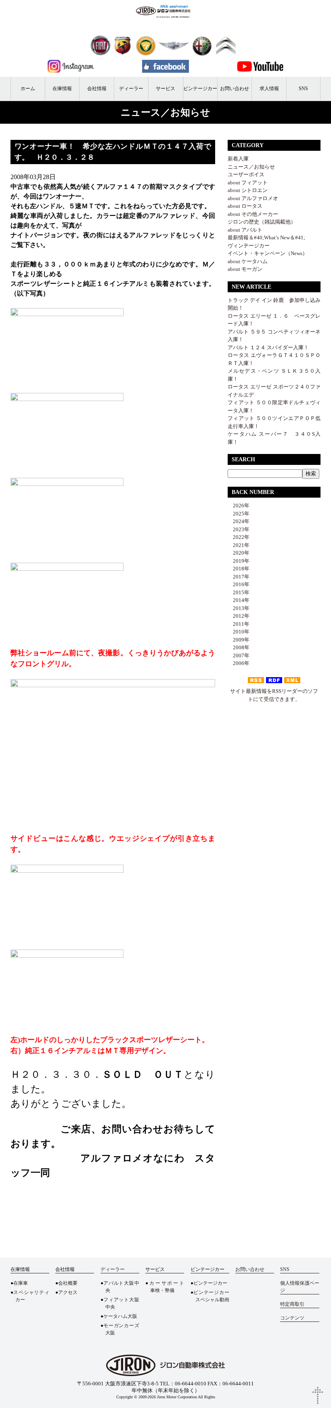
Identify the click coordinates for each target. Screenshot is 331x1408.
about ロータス (245, 206)
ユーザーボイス (246, 174)
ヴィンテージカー (249, 246)
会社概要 (68, 1283)
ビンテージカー (200, 88)
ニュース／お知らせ (251, 167)
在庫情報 (62, 88)
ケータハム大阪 (120, 1316)
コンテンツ (292, 1318)
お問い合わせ (234, 88)
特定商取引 (292, 1304)
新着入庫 (238, 159)
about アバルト (245, 230)
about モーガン (245, 269)
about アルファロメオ (253, 198)
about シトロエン (248, 190)
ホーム (28, 88)
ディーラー (131, 88)
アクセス (68, 1292)
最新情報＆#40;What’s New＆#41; (266, 237)
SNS (303, 88)
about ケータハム (248, 261)
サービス (165, 88)
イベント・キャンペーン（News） (268, 253)
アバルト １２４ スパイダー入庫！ (268, 347)
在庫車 (20, 1283)
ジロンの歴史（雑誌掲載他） (262, 222)
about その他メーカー (253, 214)
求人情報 (269, 88)
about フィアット (248, 182)
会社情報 (97, 88)
